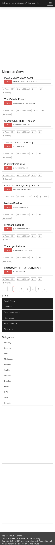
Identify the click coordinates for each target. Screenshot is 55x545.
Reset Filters (9, 301)
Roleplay (7, 403)
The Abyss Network (14, 246)
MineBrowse (33, 543)
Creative (7, 381)
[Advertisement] (27, 36)
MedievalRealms (13, 203)
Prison (6, 386)
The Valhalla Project (15, 99)
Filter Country (9, 323)
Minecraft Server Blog (30, 538)
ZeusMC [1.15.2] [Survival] (18, 142)
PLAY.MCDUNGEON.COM (18, 77)
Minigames (8, 359)
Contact (19, 535)
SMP (6, 397)
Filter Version (9, 329)
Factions (7, 364)
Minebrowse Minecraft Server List (21, 3)
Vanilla (7, 370)
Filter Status (9, 317)
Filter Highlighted (11, 312)
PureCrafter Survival (15, 164)
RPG (6, 392)
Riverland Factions (14, 224)
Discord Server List (10, 538)
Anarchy (7, 342)
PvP (5, 353)
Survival (7, 375)
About (11, 535)
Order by (7, 306)
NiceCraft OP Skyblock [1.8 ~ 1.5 (22, 185)
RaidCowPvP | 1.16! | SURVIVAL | (22, 267)
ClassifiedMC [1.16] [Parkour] (19, 120)
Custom (7, 348)
